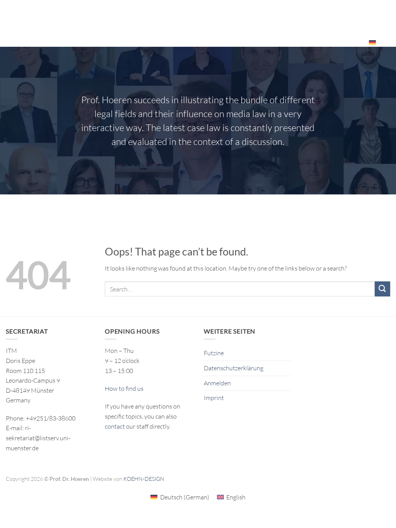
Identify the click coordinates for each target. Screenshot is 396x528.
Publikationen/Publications (248, 14)
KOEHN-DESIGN (143, 478)
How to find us (124, 388)
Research (181, 14)
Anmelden (217, 383)
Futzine (214, 353)
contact (115, 426)
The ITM (306, 14)
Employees (340, 42)
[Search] (387, 42)
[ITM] (59, 23)
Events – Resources (353, 14)
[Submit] (382, 288)
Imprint (214, 398)
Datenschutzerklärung (233, 368)
